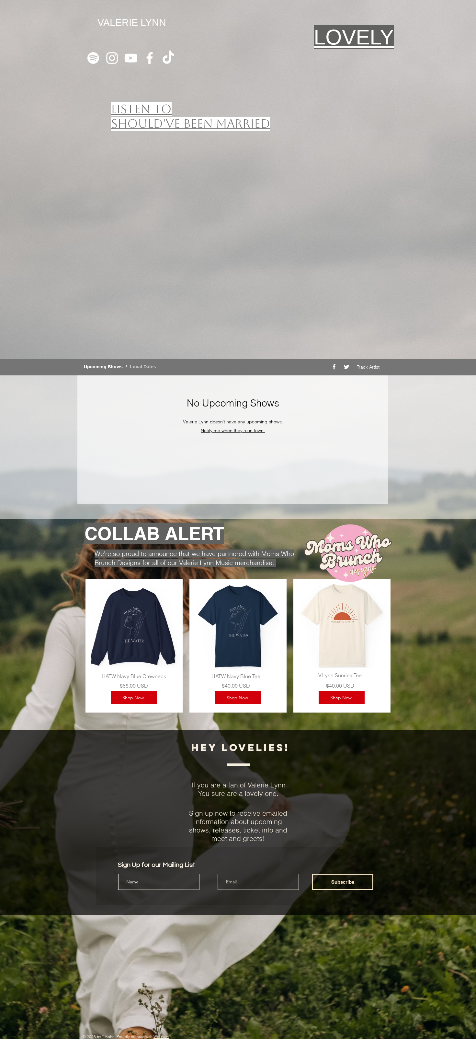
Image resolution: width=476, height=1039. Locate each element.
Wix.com (161, 1036)
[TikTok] (168, 58)
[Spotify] (93, 58)
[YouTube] (131, 58)
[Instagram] (112, 58)
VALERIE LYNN (131, 22)
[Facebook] (149, 58)
